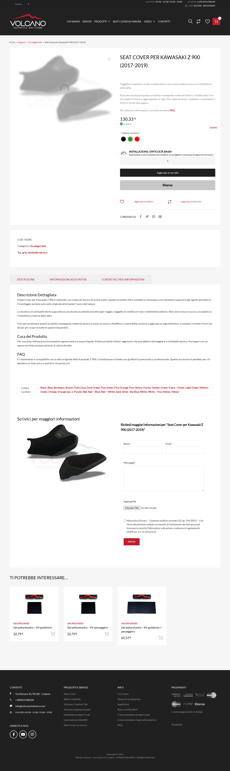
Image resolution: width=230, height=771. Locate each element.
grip (24, 252)
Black (43, 387)
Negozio (22, 42)
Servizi (87, 21)
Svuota (213, 128)
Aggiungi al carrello (168, 172)
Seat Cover (70, 693)
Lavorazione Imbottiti (76, 719)
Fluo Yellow (135, 387)
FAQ (172, 110)
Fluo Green (107, 387)
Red (85, 391)
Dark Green (93, 387)
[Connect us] (13, 734)
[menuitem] (20, 4)
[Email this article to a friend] (159, 216)
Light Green (191, 387)
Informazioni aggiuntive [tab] (68, 279)
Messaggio (129, 462)
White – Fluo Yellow (159, 391)
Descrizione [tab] (26, 279)
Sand (118, 391)
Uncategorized (35, 42)
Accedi (198, 5)
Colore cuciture (130, 132)
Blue (50, 387)
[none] (20, 4)
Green (164, 387)
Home (12, 42)
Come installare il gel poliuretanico (137, 719)
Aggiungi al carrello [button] (53, 634)
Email (168, 443)
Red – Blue (94, 391)
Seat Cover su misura (127, 21)
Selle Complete (72, 699)
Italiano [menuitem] (18, 4)
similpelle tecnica (37, 252)
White (143, 391)
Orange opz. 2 (65, 391)
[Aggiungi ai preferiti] (52, 593)
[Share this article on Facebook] (140, 216)
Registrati (209, 5)
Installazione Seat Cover (77, 714)
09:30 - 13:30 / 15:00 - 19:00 (169, 1)
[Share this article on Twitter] (146, 216)
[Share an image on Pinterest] (153, 216)
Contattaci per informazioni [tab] (123, 279)
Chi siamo (73, 21)
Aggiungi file (130, 501)
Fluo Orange (121, 387)
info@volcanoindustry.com (30, 706)
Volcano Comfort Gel (76, 704)
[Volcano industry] (28, 27)
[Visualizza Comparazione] (198, 21)
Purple (78, 391)
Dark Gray (80, 387)
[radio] (123, 139)
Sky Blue (134, 391)
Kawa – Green (176, 387)
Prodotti (100, 21)
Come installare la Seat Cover (134, 714)
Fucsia (147, 387)
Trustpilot (176, 724)
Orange (52, 391)
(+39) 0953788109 (206, 1)
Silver (125, 391)
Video (148, 21)
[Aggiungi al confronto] (52, 599)
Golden (156, 387)
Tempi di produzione (129, 699)
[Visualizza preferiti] (207, 21)
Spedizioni (123, 704)
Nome (127, 443)
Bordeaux (59, 387)
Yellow (175, 391)
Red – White (108, 391)
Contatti (164, 21)
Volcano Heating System (77, 709)
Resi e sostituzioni (127, 709)
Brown (69, 387)
